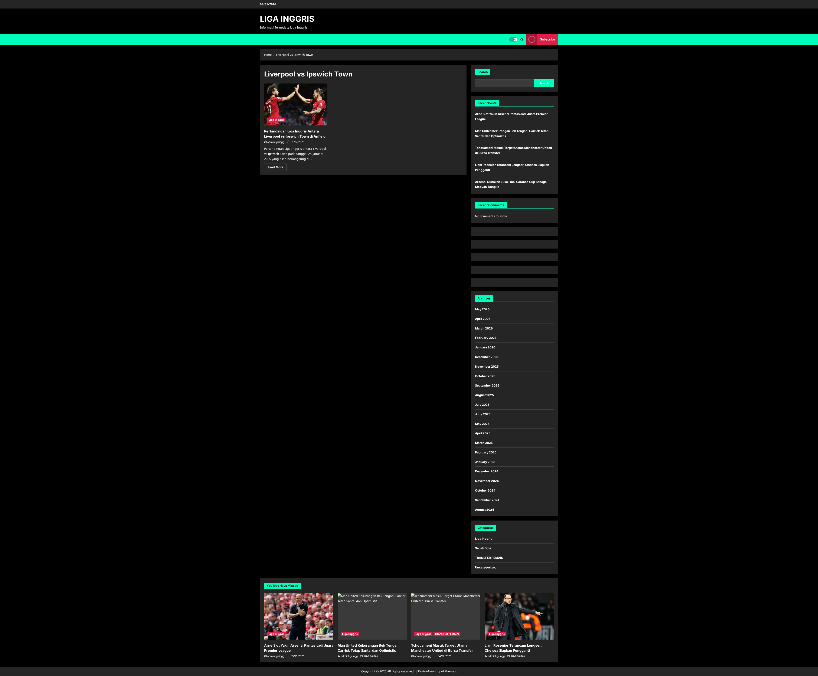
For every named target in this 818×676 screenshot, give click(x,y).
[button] (521, 39)
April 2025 (482, 433)
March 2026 (484, 328)
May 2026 (482, 309)
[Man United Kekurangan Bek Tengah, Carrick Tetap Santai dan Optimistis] (372, 616)
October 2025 (485, 376)
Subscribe (547, 39)
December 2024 (486, 471)
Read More (277, 168)
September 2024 (487, 500)
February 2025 (486, 452)
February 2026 (486, 337)
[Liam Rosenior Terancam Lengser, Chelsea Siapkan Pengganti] (519, 616)
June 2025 (483, 414)
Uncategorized (486, 567)
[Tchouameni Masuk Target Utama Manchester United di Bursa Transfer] (445, 616)
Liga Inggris (276, 120)
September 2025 (487, 385)
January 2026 (485, 347)
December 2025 (486, 357)
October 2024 (485, 490)
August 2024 (484, 509)
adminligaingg (275, 142)
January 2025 (485, 462)
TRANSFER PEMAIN (489, 557)
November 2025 (487, 366)
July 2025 (482, 404)
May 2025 (482, 424)
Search (483, 72)
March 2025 (484, 442)
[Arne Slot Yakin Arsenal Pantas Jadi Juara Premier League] (298, 616)
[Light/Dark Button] (513, 39)
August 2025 (484, 395)
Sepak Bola (483, 548)
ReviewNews (427, 671)
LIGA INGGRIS (287, 19)
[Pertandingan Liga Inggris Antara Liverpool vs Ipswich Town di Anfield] (295, 104)
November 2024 (487, 481)
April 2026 (482, 319)
